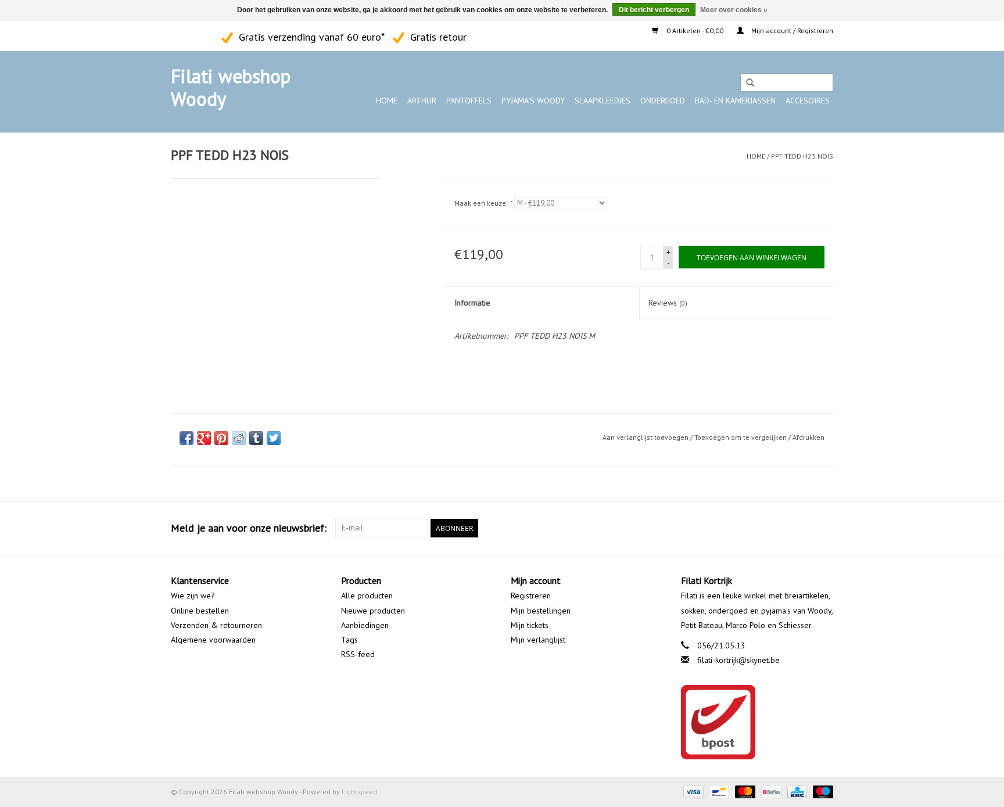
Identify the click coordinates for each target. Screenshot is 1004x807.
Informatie (472, 302)
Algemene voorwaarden (213, 639)
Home (386, 100)
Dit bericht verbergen (654, 10)
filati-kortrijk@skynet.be (738, 660)
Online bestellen (200, 610)
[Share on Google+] (204, 438)
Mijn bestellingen (541, 610)
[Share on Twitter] (274, 438)
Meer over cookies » (734, 10)
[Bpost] (757, 722)
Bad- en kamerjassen (735, 100)
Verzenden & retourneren (216, 625)
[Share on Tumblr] (256, 438)
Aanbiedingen (365, 625)
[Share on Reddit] (239, 438)
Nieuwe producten (373, 610)
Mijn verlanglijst (538, 639)
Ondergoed (662, 100)
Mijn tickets (529, 625)
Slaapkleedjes (602, 100)
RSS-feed (358, 654)
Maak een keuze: (483, 203)
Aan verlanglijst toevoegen (646, 437)
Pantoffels (469, 100)
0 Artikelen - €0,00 (695, 30)
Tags (349, 639)
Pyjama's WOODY (533, 100)
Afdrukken (808, 437)
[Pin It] (221, 438)
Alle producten (367, 595)
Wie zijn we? (193, 595)
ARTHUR (421, 100)
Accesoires (808, 100)
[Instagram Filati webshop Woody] (200, 35)
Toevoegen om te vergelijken (741, 437)
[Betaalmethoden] (692, 791)
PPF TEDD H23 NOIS (802, 156)
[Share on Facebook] (186, 438)
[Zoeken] (750, 83)
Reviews (667, 302)
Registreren (531, 595)
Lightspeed (359, 791)
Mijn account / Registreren (791, 30)
